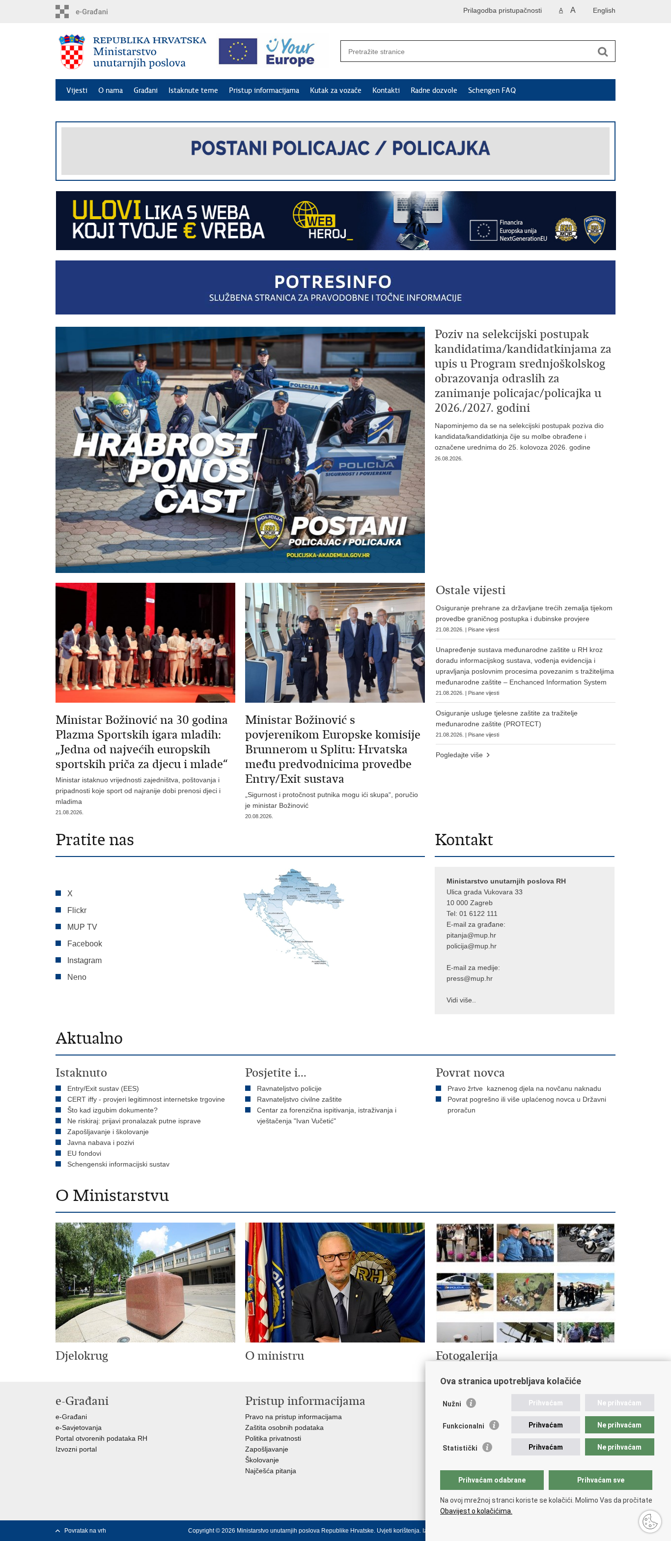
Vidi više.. (461, 1000)
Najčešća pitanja (270, 1471)
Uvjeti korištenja (398, 1530)
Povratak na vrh (85, 1530)
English (604, 10)
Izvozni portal (76, 1449)
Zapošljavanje (266, 1449)
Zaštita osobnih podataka (284, 1427)
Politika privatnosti (273, 1438)
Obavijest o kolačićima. (476, 1511)
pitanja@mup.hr (471, 935)
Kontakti (386, 90)
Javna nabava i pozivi (100, 1142)
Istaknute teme (193, 90)
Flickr (76, 910)
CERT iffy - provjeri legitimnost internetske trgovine (146, 1099)
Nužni (452, 1404)
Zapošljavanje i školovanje (108, 1132)
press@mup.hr (470, 978)
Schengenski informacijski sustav (118, 1164)
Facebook (84, 944)
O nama (110, 90)
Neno (76, 977)
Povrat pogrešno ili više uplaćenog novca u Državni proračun (526, 1104)
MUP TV (82, 927)
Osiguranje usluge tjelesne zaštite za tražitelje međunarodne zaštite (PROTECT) (507, 723)
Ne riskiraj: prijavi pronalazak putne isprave (134, 1121)
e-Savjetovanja (79, 1427)
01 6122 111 (478, 913)
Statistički (460, 1448)
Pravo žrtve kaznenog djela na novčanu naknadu (524, 1088)
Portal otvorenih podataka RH (101, 1438)
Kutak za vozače (336, 90)
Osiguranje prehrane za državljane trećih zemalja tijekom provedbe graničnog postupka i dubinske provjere (524, 618)
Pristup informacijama (264, 90)
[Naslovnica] (133, 51)
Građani (146, 90)
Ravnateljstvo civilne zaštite (299, 1099)
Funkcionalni (463, 1426)
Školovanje (262, 1460)
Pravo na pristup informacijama (293, 1417)
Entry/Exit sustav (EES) (103, 1088)
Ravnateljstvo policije (289, 1088)
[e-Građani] (98, 11)
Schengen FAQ (492, 90)
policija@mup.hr (472, 946)
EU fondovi (84, 1153)
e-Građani (71, 1417)
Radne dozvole (434, 90)
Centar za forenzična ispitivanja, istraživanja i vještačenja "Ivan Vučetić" (326, 1115)
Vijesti (76, 90)
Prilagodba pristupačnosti (502, 10)
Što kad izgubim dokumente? (112, 1110)
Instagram (84, 960)
